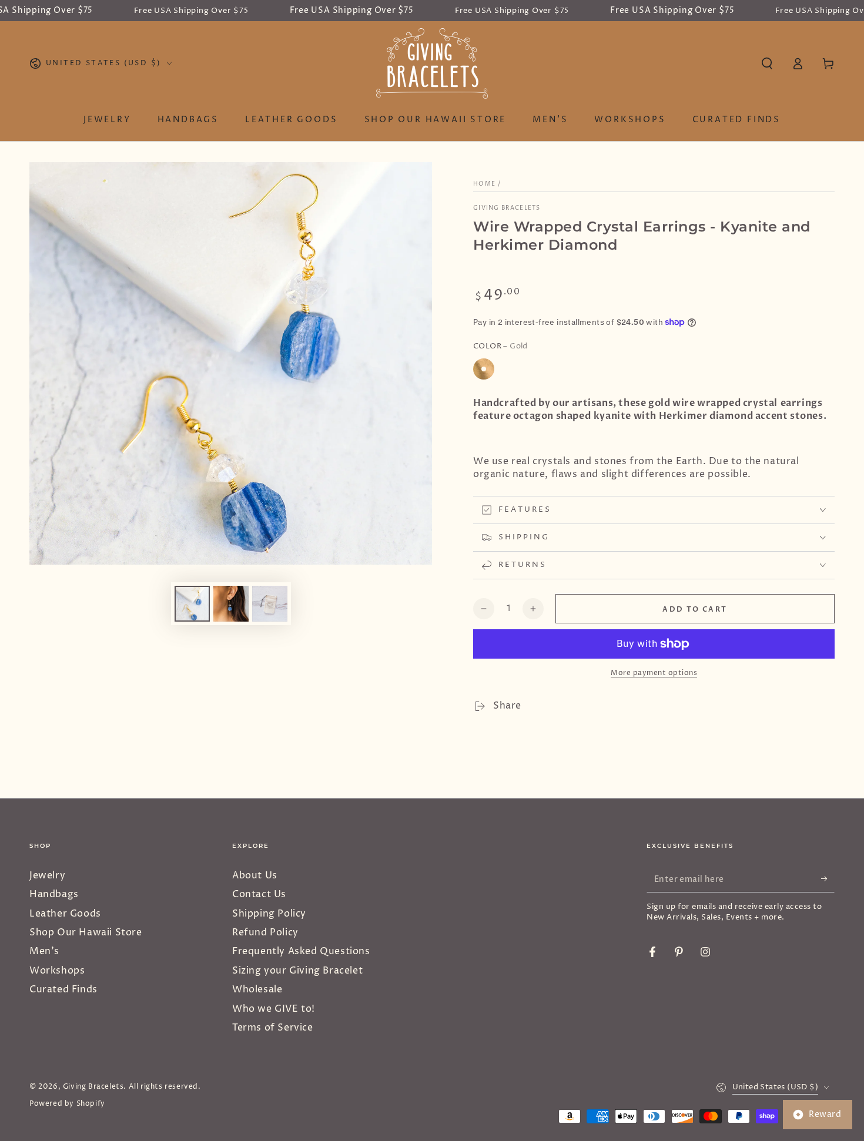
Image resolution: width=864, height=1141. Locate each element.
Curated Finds (63, 989)
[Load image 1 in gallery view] (192, 604)
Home (484, 184)
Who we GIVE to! (273, 1008)
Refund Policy (265, 932)
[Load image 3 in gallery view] (269, 604)
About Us (254, 875)
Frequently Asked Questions (301, 951)
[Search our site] (767, 63)
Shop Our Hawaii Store (85, 932)
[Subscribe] (828, 879)
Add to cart (694, 609)
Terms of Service (272, 1027)
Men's (44, 951)
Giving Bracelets (507, 208)
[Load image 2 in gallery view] (231, 604)
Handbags (54, 894)
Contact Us (259, 894)
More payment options (654, 673)
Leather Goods (65, 913)
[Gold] (483, 369)
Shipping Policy (269, 913)
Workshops (57, 970)
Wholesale (257, 989)
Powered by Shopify (67, 1104)
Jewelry (47, 875)
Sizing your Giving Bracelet (297, 970)
